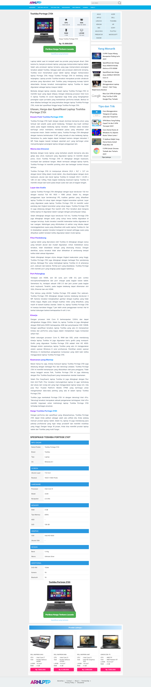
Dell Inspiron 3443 (36, 654)
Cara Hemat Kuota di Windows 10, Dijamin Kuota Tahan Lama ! (110, 132)
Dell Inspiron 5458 (60, 654)
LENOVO (99, 21)
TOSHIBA (113, 21)
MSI (99, 28)
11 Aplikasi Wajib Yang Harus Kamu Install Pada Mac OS (111, 142)
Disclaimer (80, 682)
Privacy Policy (69, 682)
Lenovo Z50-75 (105, 654)
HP (113, 24)
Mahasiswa (66, 7)
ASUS (99, 14)
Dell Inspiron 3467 (83, 654)
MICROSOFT (113, 34)
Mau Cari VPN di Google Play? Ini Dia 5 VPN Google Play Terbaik (112, 96)
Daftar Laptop (43, 7)
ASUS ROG (99, 31)
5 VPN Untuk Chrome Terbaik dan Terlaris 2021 (111, 151)
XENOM (98, 24)
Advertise (60, 681)
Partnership (85, 681)
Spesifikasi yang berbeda (59, 54)
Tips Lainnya (106, 157)
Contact (69, 681)
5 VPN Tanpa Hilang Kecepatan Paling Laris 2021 (111, 56)
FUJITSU (113, 31)
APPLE (99, 17)
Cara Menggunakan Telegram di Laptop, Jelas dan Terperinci (110, 114)
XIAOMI (98, 38)
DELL (113, 17)
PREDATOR (99, 34)
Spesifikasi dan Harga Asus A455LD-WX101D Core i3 (111, 75)
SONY (113, 28)
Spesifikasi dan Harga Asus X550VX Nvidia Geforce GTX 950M (111, 65)
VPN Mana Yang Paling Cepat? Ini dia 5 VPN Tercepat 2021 (111, 123)
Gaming (85, 7)
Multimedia (76, 7)
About (77, 681)
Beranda (32, 7)
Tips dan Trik (55, 7)
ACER (113, 14)
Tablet (92, 7)
